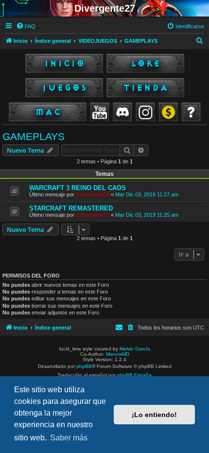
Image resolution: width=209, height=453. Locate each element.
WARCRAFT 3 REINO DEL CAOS (77, 188)
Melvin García (135, 348)
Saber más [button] (68, 438)
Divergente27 (92, 194)
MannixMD (117, 354)
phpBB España (134, 375)
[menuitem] (25, 26)
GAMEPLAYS (33, 136)
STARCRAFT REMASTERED (71, 208)
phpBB (84, 366)
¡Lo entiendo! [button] (154, 414)
